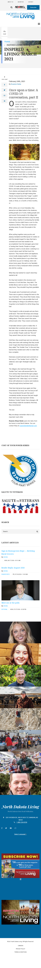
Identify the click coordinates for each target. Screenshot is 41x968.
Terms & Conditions (20, 952)
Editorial (4, 609)
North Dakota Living (20, 806)
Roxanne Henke (16, 84)
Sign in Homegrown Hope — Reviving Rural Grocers (18, 552)
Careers (20, 945)
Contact (30, 2)
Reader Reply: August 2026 (13, 568)
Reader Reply (5, 574)
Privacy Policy (20, 949)
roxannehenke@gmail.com (28, 426)
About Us (10, 2)
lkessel (5, 557)
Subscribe (33, 7)
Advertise (21, 2)
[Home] (20, 16)
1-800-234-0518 (22, 822)
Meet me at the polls (10, 603)
